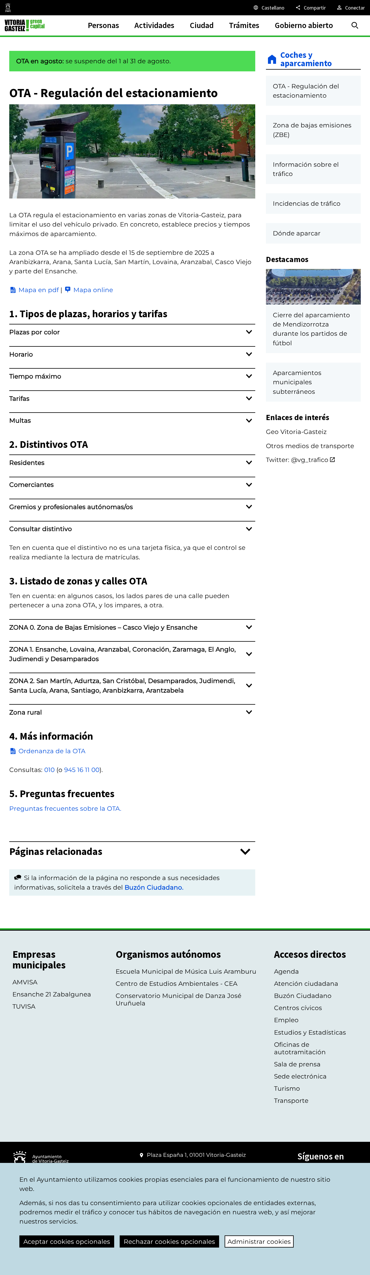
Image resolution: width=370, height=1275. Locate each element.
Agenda (286, 971)
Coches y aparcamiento (306, 59)
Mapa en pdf (38, 290)
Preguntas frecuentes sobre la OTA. (65, 808)
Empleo (286, 1020)
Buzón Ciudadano (303, 995)
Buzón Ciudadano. (154, 887)
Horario (21, 354)
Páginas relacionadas (55, 851)
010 (49, 769)
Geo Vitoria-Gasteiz (296, 431)
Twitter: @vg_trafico (297, 459)
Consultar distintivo (40, 528)
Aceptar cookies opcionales (66, 1241)
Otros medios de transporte (310, 446)
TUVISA (23, 1006)
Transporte (291, 1100)
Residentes (27, 462)
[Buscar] (355, 25)
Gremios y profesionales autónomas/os (71, 507)
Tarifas (19, 398)
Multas (20, 420)
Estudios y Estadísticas (310, 1032)
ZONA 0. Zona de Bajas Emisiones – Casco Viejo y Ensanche (103, 627)
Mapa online (93, 290)
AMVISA (24, 982)
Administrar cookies (259, 1241)
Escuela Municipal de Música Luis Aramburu (186, 971)
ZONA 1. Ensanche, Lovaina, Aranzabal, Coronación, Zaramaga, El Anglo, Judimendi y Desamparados (122, 653)
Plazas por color (34, 332)
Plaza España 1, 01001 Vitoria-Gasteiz (196, 1155)
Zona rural (25, 712)
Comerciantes (31, 484)
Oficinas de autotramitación (300, 1048)
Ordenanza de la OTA (51, 751)
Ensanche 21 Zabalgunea (51, 994)
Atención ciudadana (306, 983)
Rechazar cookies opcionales (169, 1241)
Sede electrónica (300, 1076)
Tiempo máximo (35, 376)
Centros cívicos (298, 1008)
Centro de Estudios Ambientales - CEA (176, 983)
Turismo (287, 1088)
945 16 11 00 (81, 769)
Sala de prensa (297, 1064)
